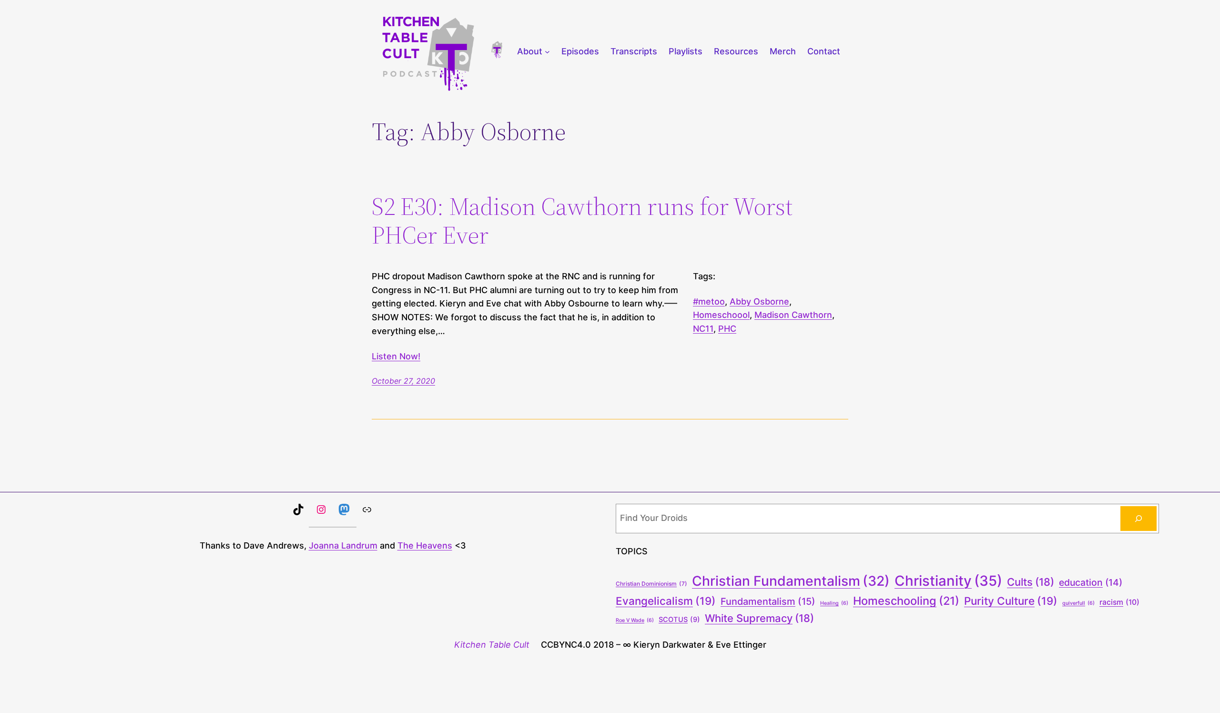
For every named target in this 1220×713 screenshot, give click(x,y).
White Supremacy (759, 618)
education (1090, 582)
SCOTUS (679, 619)
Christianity (948, 580)
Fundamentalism (768, 601)
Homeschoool (721, 315)
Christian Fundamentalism (791, 581)
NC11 (703, 329)
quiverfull (1078, 603)
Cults (1030, 582)
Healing (834, 603)
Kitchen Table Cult (491, 645)
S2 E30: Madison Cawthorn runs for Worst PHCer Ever (582, 220)
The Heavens (424, 545)
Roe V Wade (635, 620)
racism (1119, 602)
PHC (727, 329)
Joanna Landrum (343, 545)
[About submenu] (547, 51)
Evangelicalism (666, 600)
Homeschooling (906, 601)
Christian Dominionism (651, 583)
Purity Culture (1010, 600)
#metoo (709, 301)
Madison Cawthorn (793, 315)
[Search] (1138, 518)
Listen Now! (396, 356)
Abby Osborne (759, 301)
